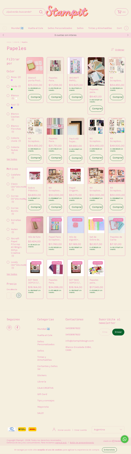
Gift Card (42, 394)
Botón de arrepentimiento (82, 442)
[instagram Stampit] (9, 327)
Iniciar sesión (64, 430)
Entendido (109, 450)
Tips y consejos (45, 400)
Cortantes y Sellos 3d (47, 368)
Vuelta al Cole (35, 28)
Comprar (77, 97)
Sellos (80, 28)
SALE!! (40, 413)
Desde (8, 289)
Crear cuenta (80, 430)
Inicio (9, 42)
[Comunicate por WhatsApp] (124, 439)
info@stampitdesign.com (80, 340)
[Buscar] (41, 12)
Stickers (42, 375)
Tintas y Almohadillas (100, 28)
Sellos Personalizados (60, 28)
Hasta (13, 289)
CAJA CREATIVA (45, 387)
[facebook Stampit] (17, 327)
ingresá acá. (61, 442)
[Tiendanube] (113, 441)
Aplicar (18, 295)
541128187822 (73, 328)
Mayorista (43, 406)
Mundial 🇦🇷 (17, 28)
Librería (16, 42)
